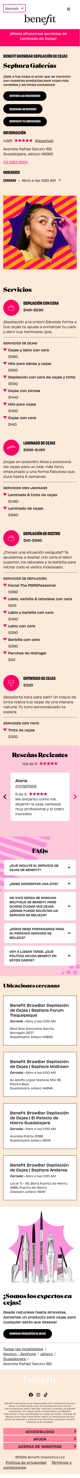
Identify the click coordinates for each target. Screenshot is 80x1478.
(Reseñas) (44, 140)
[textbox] (38, 867)
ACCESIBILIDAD (39, 1431)
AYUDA (40, 1438)
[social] (32, 1395)
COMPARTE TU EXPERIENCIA (25, 121)
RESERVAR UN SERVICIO (22, 109)
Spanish (11, 8)
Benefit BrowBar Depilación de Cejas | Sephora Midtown (39, 1063)
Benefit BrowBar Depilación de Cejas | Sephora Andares (39, 1167)
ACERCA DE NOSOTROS (40, 1446)
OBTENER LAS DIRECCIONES (24, 95)
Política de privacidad (26, 1462)
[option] (40, 796)
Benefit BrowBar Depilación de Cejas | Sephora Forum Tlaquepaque (39, 1010)
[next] (75, 796)
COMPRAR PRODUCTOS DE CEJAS (27, 1333)
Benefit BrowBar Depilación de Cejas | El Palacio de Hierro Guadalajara (39, 1117)
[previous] (4, 796)
